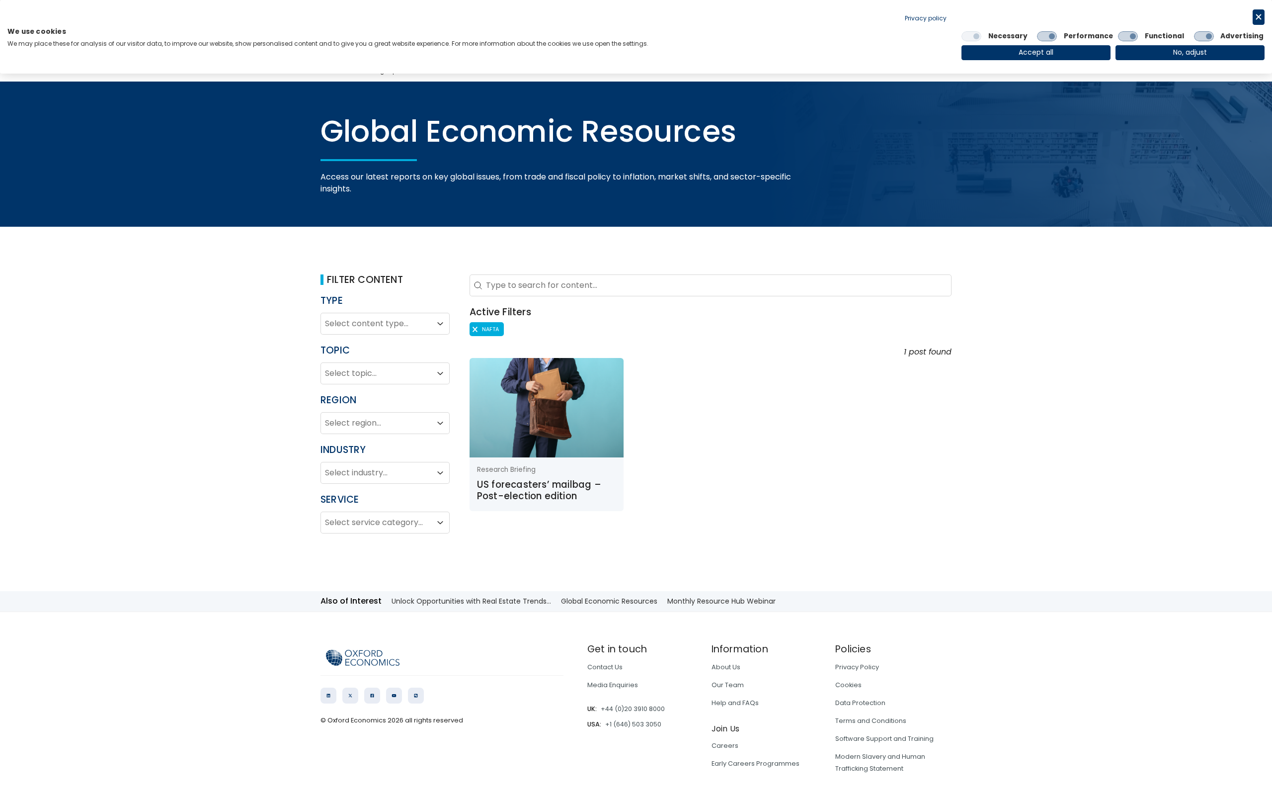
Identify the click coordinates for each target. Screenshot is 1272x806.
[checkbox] (971, 36)
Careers (725, 745)
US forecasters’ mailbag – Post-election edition (539, 490)
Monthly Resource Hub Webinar (721, 601)
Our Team (728, 685)
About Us (726, 667)
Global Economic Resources (609, 601)
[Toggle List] (440, 323)
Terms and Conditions (870, 720)
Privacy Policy (857, 667)
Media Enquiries (612, 685)
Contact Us (605, 667)
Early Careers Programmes (755, 763)
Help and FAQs (735, 703)
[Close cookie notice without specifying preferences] (1259, 17)
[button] (487, 329)
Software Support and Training (884, 738)
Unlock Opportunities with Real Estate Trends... (471, 601)
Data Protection (860, 703)
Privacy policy (926, 18)
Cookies (848, 685)
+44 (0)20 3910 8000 (633, 709)
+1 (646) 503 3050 (633, 724)
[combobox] (376, 323)
